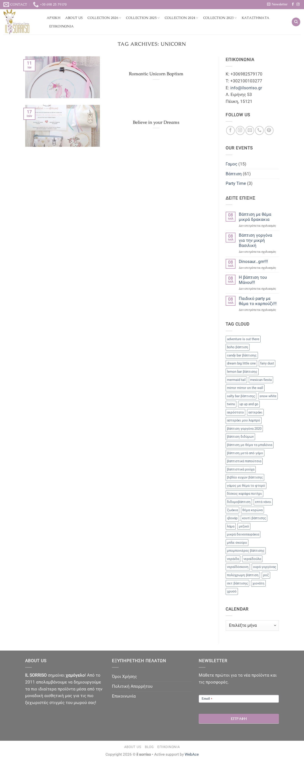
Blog (149, 747)
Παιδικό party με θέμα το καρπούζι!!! (258, 301)
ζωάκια (232, 510)
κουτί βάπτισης (254, 518)
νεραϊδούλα (252, 559)
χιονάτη (258, 583)
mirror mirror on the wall (245, 388)
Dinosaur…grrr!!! (253, 261)
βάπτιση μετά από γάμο (245, 453)
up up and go (248, 404)
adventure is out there (243, 339)
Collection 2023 (218, 18)
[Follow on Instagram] (298, 4)
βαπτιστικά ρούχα (240, 469)
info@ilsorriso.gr (246, 87)
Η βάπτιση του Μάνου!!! (253, 280)
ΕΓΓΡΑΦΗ (239, 718)
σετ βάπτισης (237, 583)
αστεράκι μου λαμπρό (243, 420)
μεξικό (244, 526)
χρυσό (232, 591)
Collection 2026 (102, 18)
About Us (74, 18)
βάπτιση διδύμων (240, 437)
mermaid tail (236, 380)
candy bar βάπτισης (242, 355)
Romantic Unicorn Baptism (156, 74)
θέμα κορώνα (252, 510)
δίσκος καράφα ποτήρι (244, 494)
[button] (277, 4)
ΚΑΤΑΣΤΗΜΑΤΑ (255, 18)
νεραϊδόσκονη (238, 567)
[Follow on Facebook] (292, 4)
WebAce (192, 754)
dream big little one (241, 363)
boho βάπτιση (237, 347)
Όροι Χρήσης (124, 676)
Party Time (236, 183)
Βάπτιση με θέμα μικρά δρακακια (255, 217)
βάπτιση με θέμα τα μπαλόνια (249, 445)
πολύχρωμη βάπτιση (243, 575)
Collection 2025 (141, 18)
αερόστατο (235, 412)
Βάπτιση (234, 173)
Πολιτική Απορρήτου (132, 686)
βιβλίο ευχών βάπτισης (245, 477)
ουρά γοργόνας (264, 567)
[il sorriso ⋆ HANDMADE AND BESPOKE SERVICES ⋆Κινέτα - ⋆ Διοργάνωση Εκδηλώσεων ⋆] (21, 22)
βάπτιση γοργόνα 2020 (244, 429)
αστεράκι (255, 412)
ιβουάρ (232, 518)
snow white (267, 396)
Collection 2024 (180, 18)
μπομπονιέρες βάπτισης (245, 551)
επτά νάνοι (263, 502)
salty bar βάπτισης (241, 396)
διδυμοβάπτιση (239, 502)
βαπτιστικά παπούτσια (244, 461)
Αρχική (53, 18)
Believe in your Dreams (156, 122)
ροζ (266, 575)
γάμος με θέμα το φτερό (246, 486)
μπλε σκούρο (237, 543)
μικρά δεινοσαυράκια (243, 534)
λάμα (230, 526)
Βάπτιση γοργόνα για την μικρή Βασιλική (255, 240)
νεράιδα (233, 559)
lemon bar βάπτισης (242, 372)
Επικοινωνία (61, 26)
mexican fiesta (261, 380)
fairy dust (267, 363)
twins (231, 404)
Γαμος (231, 164)
